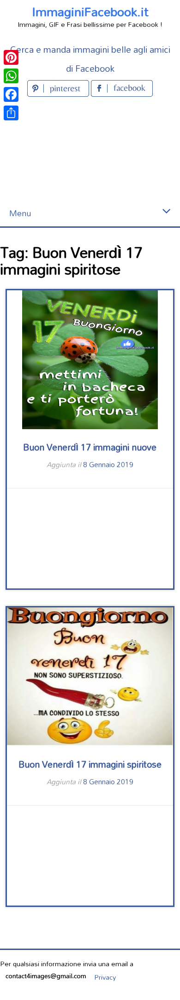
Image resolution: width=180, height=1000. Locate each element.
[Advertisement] (90, 150)
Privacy (105, 977)
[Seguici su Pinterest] (59, 94)
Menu (20, 213)
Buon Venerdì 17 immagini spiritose (90, 764)
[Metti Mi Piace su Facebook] (122, 94)
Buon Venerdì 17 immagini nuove (89, 447)
